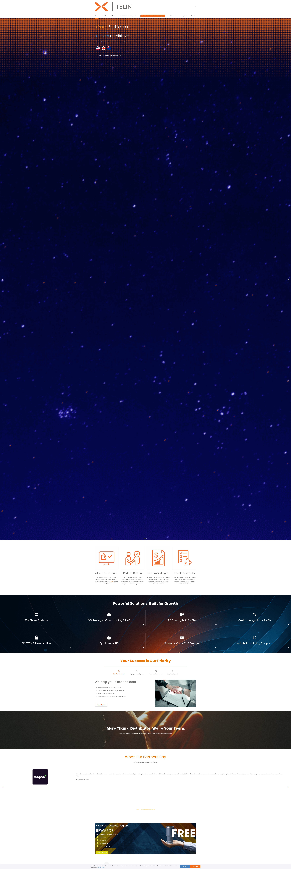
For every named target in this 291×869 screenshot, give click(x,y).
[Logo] (113, 7)
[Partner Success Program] (97, 825)
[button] (195, 6)
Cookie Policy (101, 867)
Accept (195, 866)
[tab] (118, 672)
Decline (184, 866)
